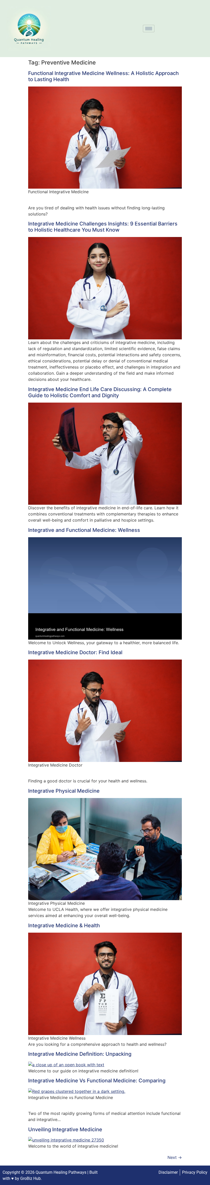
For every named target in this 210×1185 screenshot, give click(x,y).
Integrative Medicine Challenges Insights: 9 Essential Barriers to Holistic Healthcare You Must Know (102, 227)
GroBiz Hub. (31, 1178)
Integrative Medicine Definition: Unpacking (79, 1054)
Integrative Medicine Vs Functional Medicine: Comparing (96, 1081)
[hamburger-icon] (148, 28)
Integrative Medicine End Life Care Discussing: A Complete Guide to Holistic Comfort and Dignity (100, 392)
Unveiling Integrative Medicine (65, 1129)
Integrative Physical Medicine (64, 791)
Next (174, 1157)
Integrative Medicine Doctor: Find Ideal (75, 652)
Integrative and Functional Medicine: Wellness (84, 530)
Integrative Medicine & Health (64, 925)
